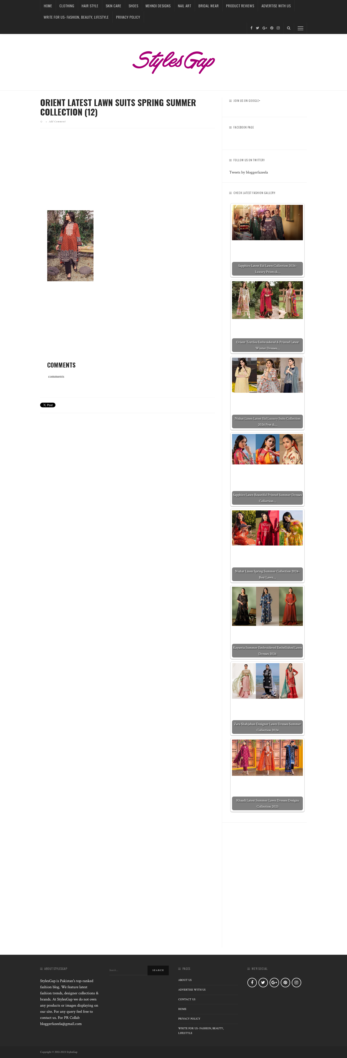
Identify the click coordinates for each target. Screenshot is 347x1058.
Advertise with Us (276, 5)
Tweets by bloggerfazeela (248, 172)
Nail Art (184, 5)
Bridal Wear (209, 5)
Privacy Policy (128, 17)
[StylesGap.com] (173, 60)
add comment (57, 121)
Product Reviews (240, 5)
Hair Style (90, 5)
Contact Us (186, 999)
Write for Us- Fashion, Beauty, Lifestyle (76, 17)
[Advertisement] (127, 173)
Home (48, 5)
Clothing (66, 5)
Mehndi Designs (158, 5)
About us (185, 980)
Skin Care (113, 5)
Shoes (133, 5)
